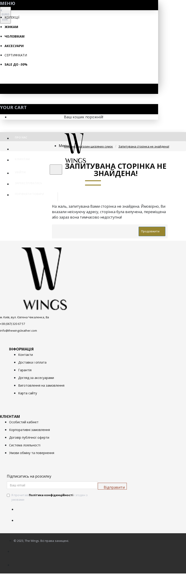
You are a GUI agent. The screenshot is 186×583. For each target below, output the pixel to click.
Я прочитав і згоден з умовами (49, 497)
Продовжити (150, 231)
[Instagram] (20, 517)
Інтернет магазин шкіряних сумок (88, 146)
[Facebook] (20, 506)
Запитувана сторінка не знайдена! (143, 146)
